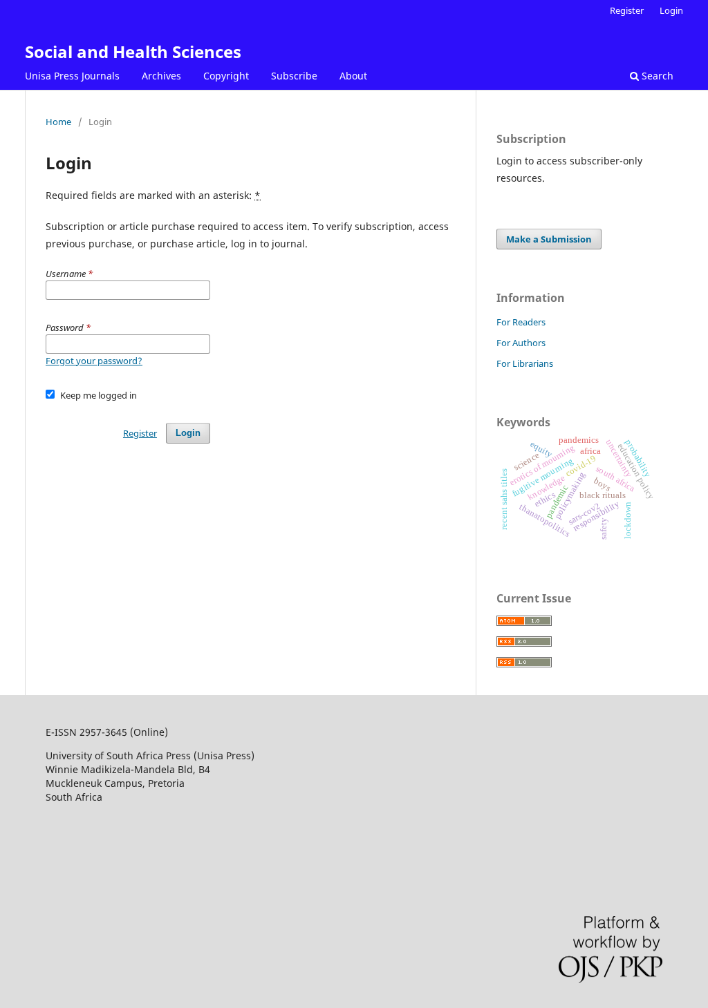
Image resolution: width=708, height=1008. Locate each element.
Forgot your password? (94, 360)
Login (671, 10)
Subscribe (294, 75)
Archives (161, 75)
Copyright (226, 75)
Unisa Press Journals (72, 75)
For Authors (521, 342)
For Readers (521, 322)
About (353, 75)
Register (627, 10)
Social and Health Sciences (133, 51)
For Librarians (524, 363)
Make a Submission (549, 239)
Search (656, 75)
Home (58, 121)
